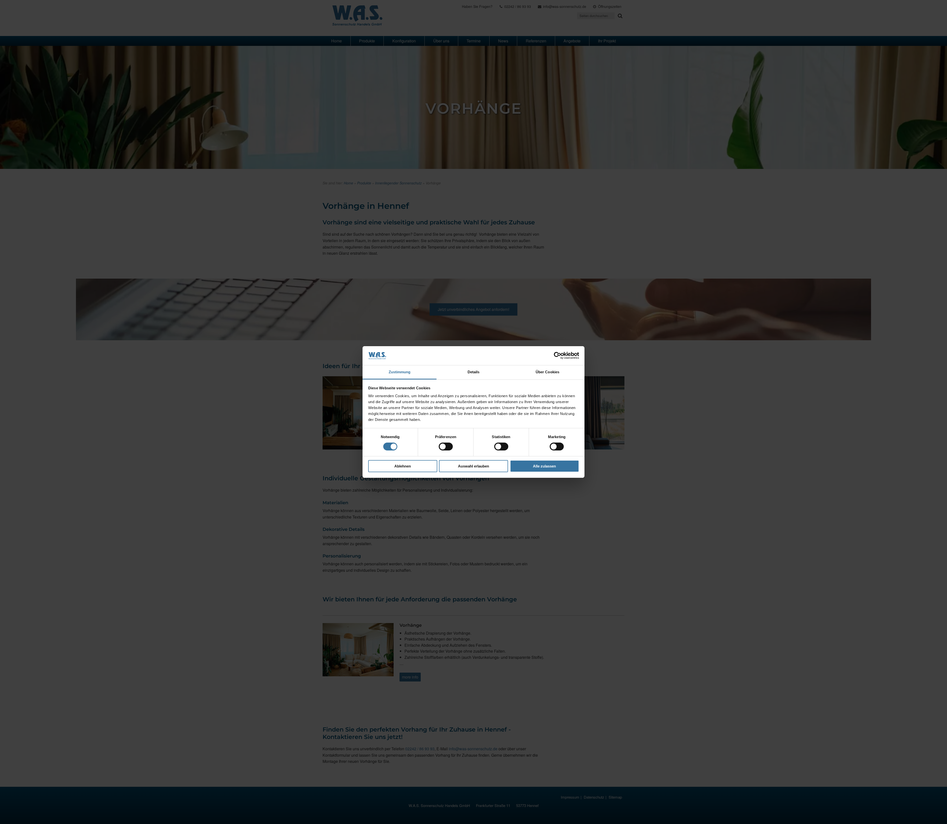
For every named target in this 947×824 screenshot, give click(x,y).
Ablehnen (402, 466)
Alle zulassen (544, 466)
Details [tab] (474, 372)
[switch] (446, 446)
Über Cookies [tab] (547, 372)
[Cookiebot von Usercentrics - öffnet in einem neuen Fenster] (557, 355)
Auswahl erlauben (473, 466)
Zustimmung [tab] (400, 372)
